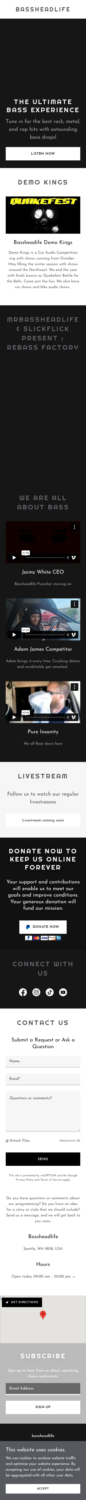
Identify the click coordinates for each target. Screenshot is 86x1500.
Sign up (43, 1407)
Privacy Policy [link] (24, 1179)
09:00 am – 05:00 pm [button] (51, 1276)
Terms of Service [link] (51, 1179)
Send (43, 1159)
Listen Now (43, 154)
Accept (43, 1488)
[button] (8, 1141)
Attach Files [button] (20, 1141)
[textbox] (43, 1062)
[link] (43, 10)
